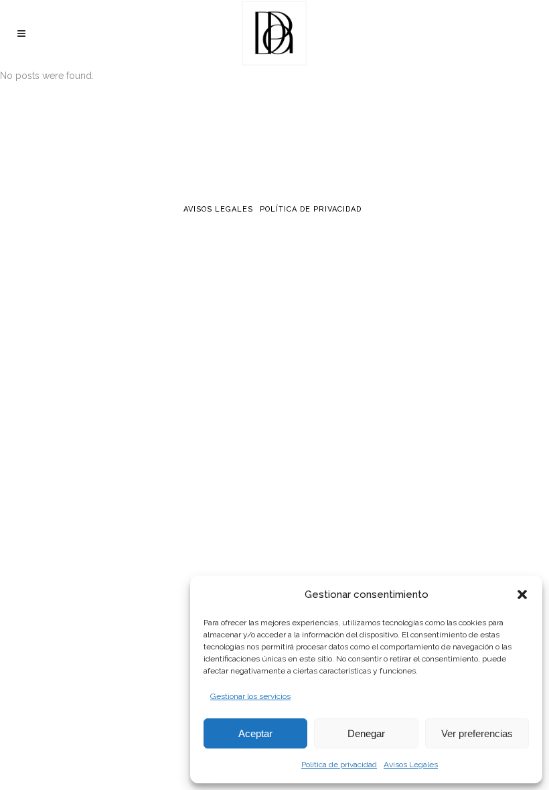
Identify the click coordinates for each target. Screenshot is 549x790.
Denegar (366, 733)
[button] (522, 594)
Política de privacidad (339, 764)
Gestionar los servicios (250, 696)
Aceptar (255, 733)
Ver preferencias (477, 733)
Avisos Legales (411, 764)
